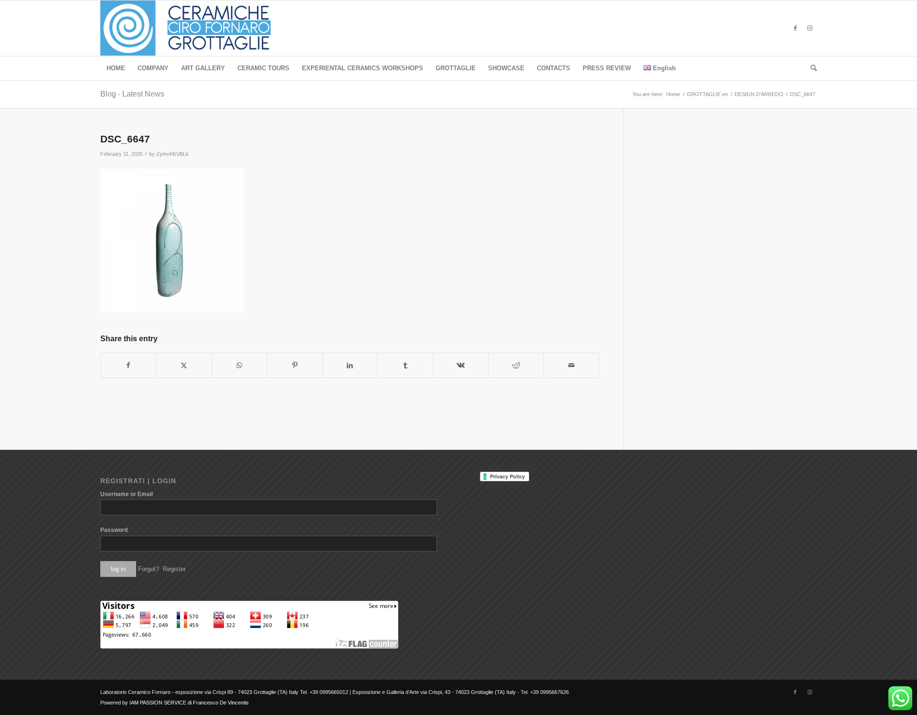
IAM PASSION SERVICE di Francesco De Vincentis (189, 702)
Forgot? (148, 569)
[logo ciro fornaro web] (197, 28)
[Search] (810, 68)
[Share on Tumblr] (405, 365)
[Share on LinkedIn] (350, 365)
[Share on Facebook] (128, 365)
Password (114, 530)
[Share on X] (184, 365)
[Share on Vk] (460, 365)
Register (174, 569)
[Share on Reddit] (516, 365)
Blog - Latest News (132, 94)
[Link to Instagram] (809, 28)
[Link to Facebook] (795, 28)
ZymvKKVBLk (172, 154)
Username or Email (126, 494)
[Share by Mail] (571, 365)
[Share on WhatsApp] (239, 365)
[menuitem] (115, 68)
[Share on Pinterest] (294, 365)
